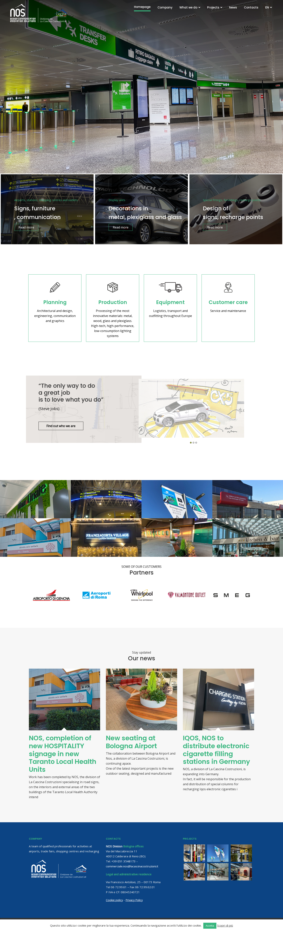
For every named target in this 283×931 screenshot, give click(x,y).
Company (164, 7)
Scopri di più (225, 925)
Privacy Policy (134, 900)
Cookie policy (114, 900)
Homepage (142, 7)
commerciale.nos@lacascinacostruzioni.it (132, 866)
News (233, 7)
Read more (26, 227)
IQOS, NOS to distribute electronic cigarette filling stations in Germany (216, 749)
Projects (213, 7)
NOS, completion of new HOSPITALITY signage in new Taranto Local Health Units (62, 753)
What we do (188, 7)
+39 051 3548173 (123, 861)
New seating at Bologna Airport (131, 742)
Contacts (251, 7)
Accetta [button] (210, 925)
